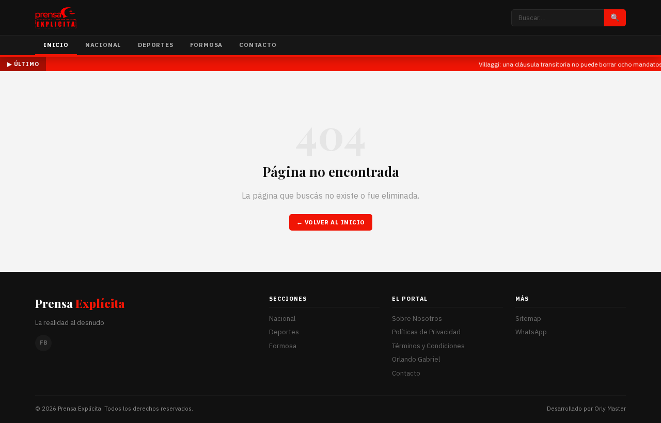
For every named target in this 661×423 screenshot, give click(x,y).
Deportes (155, 44)
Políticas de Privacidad (426, 332)
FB (44, 342)
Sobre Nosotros (417, 318)
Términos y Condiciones (428, 345)
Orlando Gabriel (416, 359)
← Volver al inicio (330, 222)
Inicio (56, 44)
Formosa (206, 44)
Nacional (103, 44)
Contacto (257, 44)
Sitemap (528, 318)
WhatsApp (531, 332)
